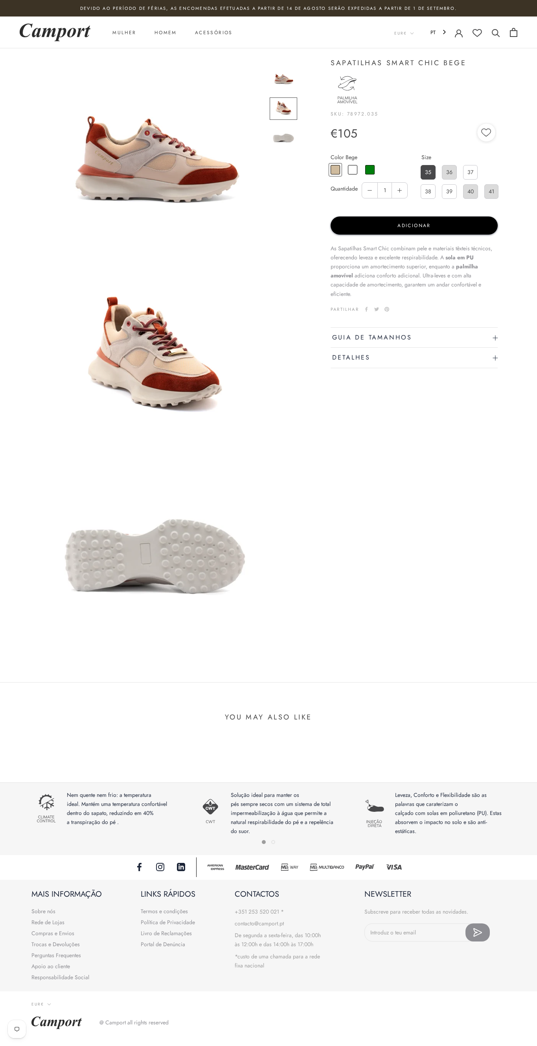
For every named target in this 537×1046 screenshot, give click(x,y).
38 (428, 191)
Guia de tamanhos (372, 337)
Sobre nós (43, 911)
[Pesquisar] (496, 32)
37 (470, 172)
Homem (165, 32)
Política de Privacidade (168, 922)
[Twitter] (376, 309)
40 (470, 191)
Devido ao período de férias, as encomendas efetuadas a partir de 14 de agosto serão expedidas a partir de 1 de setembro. (268, 8)
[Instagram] (160, 866)
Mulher (124, 32)
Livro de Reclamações (166, 933)
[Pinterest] (386, 309)
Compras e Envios (52, 933)
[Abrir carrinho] (513, 32)
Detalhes (351, 357)
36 (449, 172)
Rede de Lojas (47, 922)
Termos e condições (164, 911)
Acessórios (214, 32)
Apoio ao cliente (50, 966)
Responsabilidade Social (60, 977)
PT (433, 32)
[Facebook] (366, 309)
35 (428, 172)
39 (449, 191)
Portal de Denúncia (163, 944)
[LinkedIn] (181, 866)
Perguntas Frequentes (56, 955)
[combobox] (439, 32)
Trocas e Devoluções (55, 944)
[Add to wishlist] (487, 134)
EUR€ (400, 33)
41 (491, 191)
